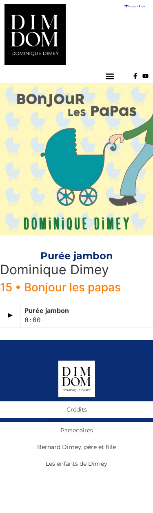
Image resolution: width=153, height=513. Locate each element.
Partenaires (76, 430)
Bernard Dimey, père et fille (76, 447)
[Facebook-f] (135, 76)
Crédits (77, 409)
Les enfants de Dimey (76, 463)
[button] (110, 76)
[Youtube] (145, 76)
